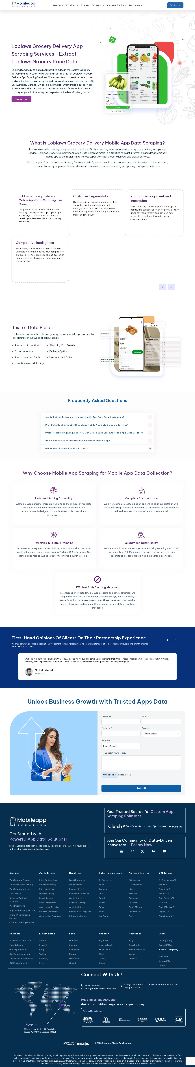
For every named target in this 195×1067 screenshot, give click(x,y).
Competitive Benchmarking (52, 916)
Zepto (102, 958)
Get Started (175, 5)
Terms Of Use (165, 945)
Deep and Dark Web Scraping (18, 900)
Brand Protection (77, 880)
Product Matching (47, 884)
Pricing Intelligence (78, 916)
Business (133, 902)
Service (145, 728)
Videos (132, 954)
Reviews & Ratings (77, 902)
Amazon (43, 940)
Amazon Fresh (105, 945)
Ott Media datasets (18, 963)
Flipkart (43, 945)
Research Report (137, 949)
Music (102, 911)
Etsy (41, 963)
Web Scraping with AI (19, 889)
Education (133, 898)
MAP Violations (76, 884)
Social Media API (166, 907)
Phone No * (106, 728)
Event (102, 902)
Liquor (132, 889)
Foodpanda (74, 949)
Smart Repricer (46, 898)
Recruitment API (166, 916)
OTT (101, 893)
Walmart (43, 954)
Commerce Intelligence (80, 911)
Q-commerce (135, 884)
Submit (141, 788)
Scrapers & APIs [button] (115, 5)
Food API (163, 884)
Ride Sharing (134, 880)
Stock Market (135, 907)
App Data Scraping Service (22, 910)
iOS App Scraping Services (21, 922)
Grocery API (164, 889)
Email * (145, 716)
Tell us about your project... (113, 752)
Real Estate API (166, 898)
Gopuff (72, 963)
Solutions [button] (71, 5)
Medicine (133, 893)
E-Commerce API (167, 880)
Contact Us (164, 961)
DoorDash (74, 958)
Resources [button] (134, 5)
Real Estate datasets (19, 954)
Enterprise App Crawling (21, 884)
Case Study (134, 945)
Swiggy (72, 954)
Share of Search (76, 889)
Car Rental (104, 916)
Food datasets (16, 945)
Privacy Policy (165, 940)
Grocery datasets (17, 949)
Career (162, 965)
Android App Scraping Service (19, 916)
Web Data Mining (17, 906)
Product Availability (48, 911)
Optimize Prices (76, 907)
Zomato (73, 945)
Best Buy (43, 958)
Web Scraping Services (20, 880)
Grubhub (73, 940)
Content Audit (76, 898)
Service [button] (56, 5)
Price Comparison (47, 902)
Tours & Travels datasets (21, 958)
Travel (102, 907)
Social (102, 898)
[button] (162, 287)
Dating (132, 916)
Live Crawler (15, 893)
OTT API (163, 902)
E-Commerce (105, 880)
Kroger (102, 963)
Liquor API (164, 911)
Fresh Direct (105, 949)
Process (85, 5)
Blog (131, 940)
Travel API (164, 893)
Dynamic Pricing (46, 893)
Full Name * (106, 716)
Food (101, 884)
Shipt (101, 954)
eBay (41, 949)
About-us (163, 956)
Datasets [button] (97, 5)
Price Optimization (48, 880)
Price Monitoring (47, 889)
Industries (106, 740)
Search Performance (79, 893)
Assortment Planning (49, 907)
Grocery (103, 889)
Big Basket (104, 940)
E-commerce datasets (20, 940)
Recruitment (135, 911)
